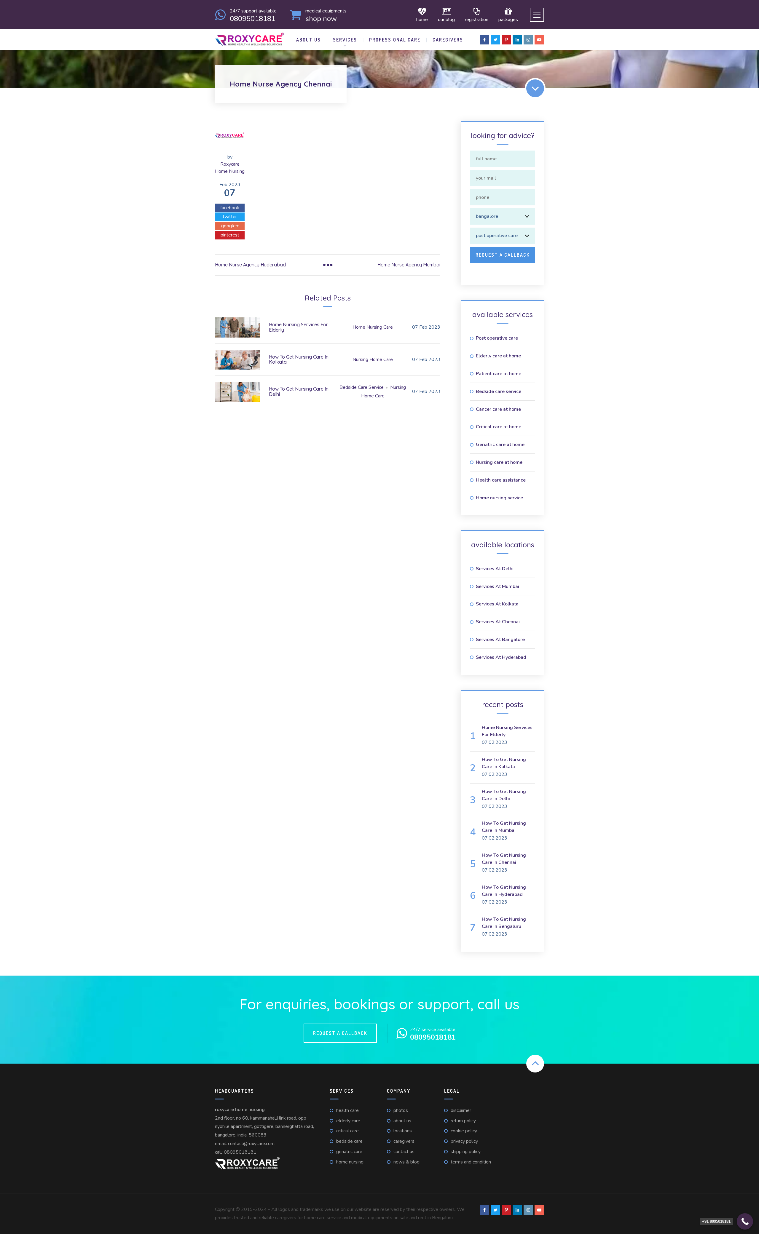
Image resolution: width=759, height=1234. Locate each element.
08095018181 (240, 1152)
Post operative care (497, 338)
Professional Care (394, 40)
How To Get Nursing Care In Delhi (299, 391)
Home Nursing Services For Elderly (298, 327)
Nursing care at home (499, 462)
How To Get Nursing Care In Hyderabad (504, 891)
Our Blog (446, 19)
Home (422, 19)
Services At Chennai (498, 621)
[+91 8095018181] (745, 1221)
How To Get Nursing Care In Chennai (504, 859)
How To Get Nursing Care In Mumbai (504, 827)
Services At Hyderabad (501, 657)
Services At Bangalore (500, 639)
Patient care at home (498, 373)
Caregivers (448, 40)
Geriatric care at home (500, 444)
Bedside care (349, 1141)
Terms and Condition (471, 1162)
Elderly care (348, 1121)
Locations (402, 1131)
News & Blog (406, 1162)
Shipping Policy (466, 1151)
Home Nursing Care (373, 327)
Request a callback (340, 1033)
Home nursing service (499, 498)
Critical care (347, 1131)
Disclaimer (461, 1110)
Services (345, 40)
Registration (476, 19)
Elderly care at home (498, 356)
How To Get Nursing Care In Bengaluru (504, 923)
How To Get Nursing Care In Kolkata (299, 359)
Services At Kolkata (497, 604)
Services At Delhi (495, 568)
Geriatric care (349, 1151)
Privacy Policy (464, 1141)
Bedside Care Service (361, 387)
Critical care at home (498, 426)
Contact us (403, 1151)
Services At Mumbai (497, 586)
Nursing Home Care (373, 359)
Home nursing (349, 1162)
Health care (347, 1110)
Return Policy (463, 1121)
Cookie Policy (464, 1131)
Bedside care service (498, 391)
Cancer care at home (498, 409)
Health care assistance (501, 480)
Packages (508, 19)
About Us (308, 40)
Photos (400, 1110)
